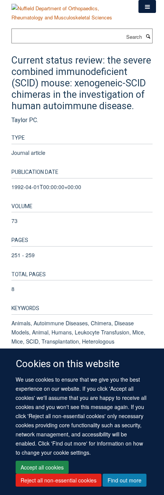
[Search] (148, 36)
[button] (147, 6)
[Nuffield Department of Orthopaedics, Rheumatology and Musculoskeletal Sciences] (69, 10)
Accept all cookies (42, 467)
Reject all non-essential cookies (58, 480)
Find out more (124, 480)
